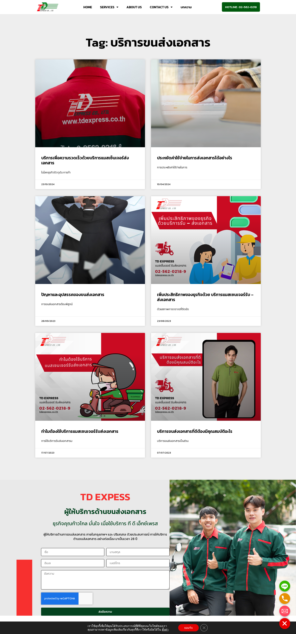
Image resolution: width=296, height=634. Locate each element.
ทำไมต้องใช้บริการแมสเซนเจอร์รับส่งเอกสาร (79, 431)
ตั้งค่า (165, 629)
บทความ (186, 7)
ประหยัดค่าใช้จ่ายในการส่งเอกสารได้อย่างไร (194, 158)
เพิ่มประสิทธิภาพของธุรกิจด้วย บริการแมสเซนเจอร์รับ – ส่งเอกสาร (205, 297)
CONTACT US (159, 7)
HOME (87, 7)
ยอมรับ (188, 627)
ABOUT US (134, 7)
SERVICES (107, 7)
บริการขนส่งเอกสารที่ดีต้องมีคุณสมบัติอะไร (194, 431)
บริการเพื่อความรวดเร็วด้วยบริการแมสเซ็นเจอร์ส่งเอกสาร (85, 160)
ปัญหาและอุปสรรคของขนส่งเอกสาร (72, 294)
